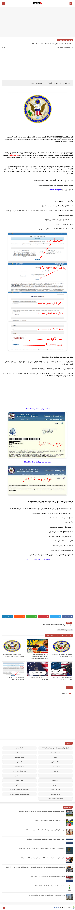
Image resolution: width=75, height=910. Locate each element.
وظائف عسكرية (19, 785)
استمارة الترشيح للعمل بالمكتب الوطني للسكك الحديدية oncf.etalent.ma (46, 839)
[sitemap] (4, 908)
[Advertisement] (37, 23)
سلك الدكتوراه (19, 762)
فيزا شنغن (55, 771)
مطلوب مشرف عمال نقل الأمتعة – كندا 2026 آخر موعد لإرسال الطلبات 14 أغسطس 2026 (43, 858)
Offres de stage (55, 794)
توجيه (55, 757)
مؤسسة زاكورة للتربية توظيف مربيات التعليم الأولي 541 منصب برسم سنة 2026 (45, 830)
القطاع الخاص (19, 748)
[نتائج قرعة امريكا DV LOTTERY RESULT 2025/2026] (13, 669)
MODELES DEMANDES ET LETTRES (19, 789)
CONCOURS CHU (55, 789)
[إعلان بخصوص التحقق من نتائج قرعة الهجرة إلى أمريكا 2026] (61, 669)
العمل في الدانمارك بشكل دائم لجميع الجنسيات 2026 (55, 748)
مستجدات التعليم (19, 775)
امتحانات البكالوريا (19, 752)
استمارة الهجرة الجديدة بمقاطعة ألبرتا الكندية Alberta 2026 (50, 820)
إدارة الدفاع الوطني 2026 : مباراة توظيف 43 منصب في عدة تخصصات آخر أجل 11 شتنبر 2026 (42, 848)
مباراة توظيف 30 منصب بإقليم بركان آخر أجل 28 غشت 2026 (50, 886)
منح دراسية (55, 785)
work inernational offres (55, 799)
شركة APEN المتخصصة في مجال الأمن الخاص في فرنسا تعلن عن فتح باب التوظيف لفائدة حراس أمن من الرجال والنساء (35, 867)
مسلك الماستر (55, 780)
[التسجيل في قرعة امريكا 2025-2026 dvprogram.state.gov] (61, 646)
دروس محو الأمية (19, 757)
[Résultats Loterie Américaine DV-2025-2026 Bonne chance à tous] (13, 646)
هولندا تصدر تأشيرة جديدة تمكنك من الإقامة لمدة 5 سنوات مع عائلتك (48, 876)
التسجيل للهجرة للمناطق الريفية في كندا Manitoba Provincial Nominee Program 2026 (42, 811)
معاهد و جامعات (19, 780)
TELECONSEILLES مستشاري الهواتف (19, 794)
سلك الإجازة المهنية (55, 762)
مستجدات (55, 775)
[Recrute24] (1, 908)
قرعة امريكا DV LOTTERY (65, 40)
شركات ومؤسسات (19, 766)
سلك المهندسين (56, 766)
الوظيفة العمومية (55, 752)
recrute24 (57, 907)
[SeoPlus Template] (74, 907)
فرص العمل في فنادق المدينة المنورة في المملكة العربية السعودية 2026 (47, 895)
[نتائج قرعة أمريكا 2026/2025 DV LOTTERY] (37, 669)
